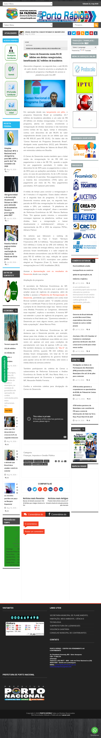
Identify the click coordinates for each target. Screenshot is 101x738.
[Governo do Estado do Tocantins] (85, 190)
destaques (28, 461)
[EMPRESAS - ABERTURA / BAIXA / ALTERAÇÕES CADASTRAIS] (85, 127)
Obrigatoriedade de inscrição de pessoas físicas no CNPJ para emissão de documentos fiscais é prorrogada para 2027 (10, 205)
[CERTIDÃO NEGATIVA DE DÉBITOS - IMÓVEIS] (11, 115)
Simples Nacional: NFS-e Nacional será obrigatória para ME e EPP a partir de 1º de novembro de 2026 (11, 157)
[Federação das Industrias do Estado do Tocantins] (85, 222)
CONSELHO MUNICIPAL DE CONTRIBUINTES (68, 633)
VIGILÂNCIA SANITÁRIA (59, 629)
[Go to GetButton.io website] (94, 735)
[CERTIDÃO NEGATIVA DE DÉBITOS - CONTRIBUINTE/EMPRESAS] (11, 97)
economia (39, 461)
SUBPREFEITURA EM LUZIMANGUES (65, 626)
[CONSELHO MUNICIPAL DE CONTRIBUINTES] (11, 61)
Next (95, 448)
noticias (29, 45)
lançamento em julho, (56, 112)
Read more (8, 410)
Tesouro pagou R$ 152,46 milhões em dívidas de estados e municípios (11, 352)
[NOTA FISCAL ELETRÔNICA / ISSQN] (85, 110)
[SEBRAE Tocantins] (85, 252)
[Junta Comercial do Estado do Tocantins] (85, 202)
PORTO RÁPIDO (46, 713)
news (46, 461)
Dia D (61, 348)
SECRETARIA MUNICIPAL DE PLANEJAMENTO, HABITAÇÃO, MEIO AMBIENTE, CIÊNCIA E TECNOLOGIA (69, 618)
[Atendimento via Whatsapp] (11, 302)
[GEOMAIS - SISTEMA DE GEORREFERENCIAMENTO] (11, 79)
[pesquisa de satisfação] (85, 157)
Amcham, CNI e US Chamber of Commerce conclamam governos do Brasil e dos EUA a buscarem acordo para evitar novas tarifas (84, 341)
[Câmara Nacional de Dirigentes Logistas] (85, 239)
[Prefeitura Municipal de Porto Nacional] (67, 22)
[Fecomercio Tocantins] (85, 178)
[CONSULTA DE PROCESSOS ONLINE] (85, 75)
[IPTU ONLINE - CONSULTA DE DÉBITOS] (85, 93)
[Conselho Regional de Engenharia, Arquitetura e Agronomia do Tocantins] (85, 212)
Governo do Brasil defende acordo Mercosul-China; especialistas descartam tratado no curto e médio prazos (83, 320)
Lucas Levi (66, 715)
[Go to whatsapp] (94, 730)
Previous (74, 448)
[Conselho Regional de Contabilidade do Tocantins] (85, 231)
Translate (88, 50)
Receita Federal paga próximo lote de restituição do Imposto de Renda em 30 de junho (10, 251)
